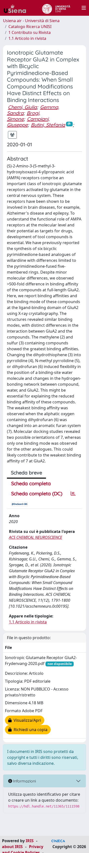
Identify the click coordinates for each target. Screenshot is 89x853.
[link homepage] (17, 8)
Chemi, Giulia (22, 107)
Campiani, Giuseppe (28, 122)
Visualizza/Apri (26, 720)
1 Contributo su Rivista (29, 32)
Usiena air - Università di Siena (31, 20)
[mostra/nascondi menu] (84, 7)
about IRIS (12, 846)
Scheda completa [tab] (31, 483)
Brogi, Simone (23, 116)
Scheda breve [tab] (26, 473)
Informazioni (24, 781)
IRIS (30, 840)
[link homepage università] (56, 8)
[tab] (73, 493)
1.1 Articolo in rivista (27, 38)
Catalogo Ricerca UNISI (29, 26)
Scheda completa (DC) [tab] (36, 493)
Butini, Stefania (48, 125)
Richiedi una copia (29, 729)
